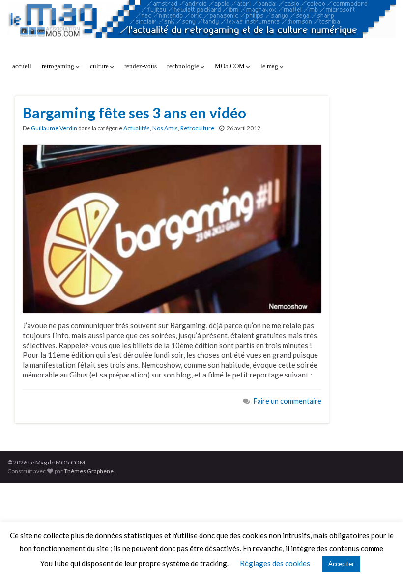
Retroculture (197, 128)
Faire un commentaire (287, 401)
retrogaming (59, 66)
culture (100, 66)
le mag (270, 66)
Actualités (136, 128)
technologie (184, 66)
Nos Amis (165, 128)
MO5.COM (230, 66)
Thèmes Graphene (89, 471)
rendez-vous (140, 66)
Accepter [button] (341, 564)
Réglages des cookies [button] (275, 563)
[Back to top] (381, 558)
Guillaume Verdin (54, 128)
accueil (21, 66)
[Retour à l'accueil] (201, 28)
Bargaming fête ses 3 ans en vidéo (134, 112)
